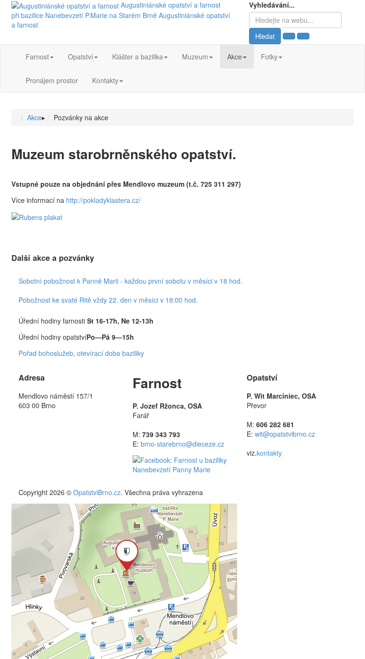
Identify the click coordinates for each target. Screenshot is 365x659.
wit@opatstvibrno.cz (285, 434)
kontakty (269, 453)
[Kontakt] (124, 580)
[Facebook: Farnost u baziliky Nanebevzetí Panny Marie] (182, 463)
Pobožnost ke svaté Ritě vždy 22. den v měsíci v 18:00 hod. (108, 300)
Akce (234, 56)
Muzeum (195, 56)
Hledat (265, 36)
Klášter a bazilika (137, 56)
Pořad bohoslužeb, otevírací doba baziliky (81, 353)
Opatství (80, 56)
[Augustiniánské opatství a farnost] (66, 5)
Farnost (37, 56)
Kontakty (105, 80)
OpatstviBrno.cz (97, 492)
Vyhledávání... (272, 5)
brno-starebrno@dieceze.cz (182, 444)
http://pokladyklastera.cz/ (103, 200)
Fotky (269, 56)
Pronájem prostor (52, 80)
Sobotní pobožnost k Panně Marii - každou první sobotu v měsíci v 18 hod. (130, 281)
